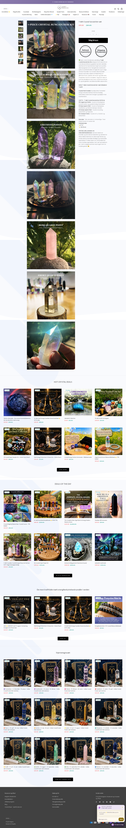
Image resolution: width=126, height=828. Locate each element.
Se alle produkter (63, 575)
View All (63, 638)
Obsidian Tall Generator (101, 520)
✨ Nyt (57, 14)
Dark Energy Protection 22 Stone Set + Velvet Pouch (47, 457)
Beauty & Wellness (84, 12)
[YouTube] (110, 802)
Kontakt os (55, 796)
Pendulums (112, 12)
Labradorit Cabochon (69, 418)
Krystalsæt (26, 12)
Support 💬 (76, 14)
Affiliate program (9, 802)
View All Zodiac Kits (63, 779)
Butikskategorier (36, 12)
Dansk (5, 8)
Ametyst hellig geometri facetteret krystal (75, 563)
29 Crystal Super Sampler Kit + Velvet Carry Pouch (17, 457)
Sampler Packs (60, 12)
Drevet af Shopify (11, 824)
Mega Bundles (16, 12)
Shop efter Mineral (49, 12)
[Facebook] (96, 802)
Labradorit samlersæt (100, 563)
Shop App (101, 14)
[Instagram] (103, 802)
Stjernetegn (95, 12)
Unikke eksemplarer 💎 (47, 14)
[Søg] (118, 9)
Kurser (94, 14)
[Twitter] (99, 802)
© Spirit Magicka (9, 821)
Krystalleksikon (9, 799)
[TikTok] (113, 802)
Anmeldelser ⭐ (6, 12)
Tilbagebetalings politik (58, 802)
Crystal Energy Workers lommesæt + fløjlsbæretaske (78, 457)
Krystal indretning (27, 14)
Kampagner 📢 (66, 14)
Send (121, 819)
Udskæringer (121, 12)
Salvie (36, 14)
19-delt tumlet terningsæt (102, 418)
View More (63, 469)
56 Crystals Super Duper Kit (41, 563)
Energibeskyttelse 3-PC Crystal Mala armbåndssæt (108, 626)
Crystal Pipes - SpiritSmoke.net (13, 807)
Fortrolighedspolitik (57, 804)
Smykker (103, 12)
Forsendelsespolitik (57, 799)
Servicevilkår (55, 807)
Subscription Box (71, 12)
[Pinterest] (106, 802)
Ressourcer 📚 (85, 14)
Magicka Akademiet (10, 796)
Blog (6, 804)
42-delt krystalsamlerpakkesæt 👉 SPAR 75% (45, 520)
